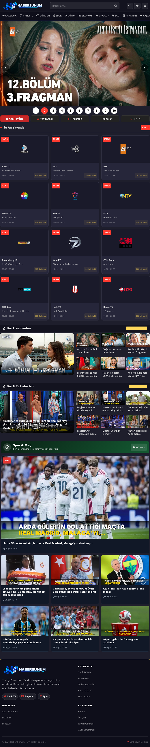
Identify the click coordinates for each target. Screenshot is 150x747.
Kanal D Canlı (85, 690)
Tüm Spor (138, 447)
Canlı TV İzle (16, 118)
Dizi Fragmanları (86, 684)
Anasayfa (11, 15)
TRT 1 (137, 118)
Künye (81, 711)
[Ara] (115, 5)
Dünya (71, 15)
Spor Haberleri (10, 711)
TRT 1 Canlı (84, 696)
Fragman (131, 15)
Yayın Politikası (86, 723)
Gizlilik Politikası (86, 729)
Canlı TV (28, 15)
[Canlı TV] (130, 6)
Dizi (117, 15)
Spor (59, 15)
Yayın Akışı (46, 118)
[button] (6, 67)
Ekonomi (87, 15)
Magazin (104, 15)
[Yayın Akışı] (137, 6)
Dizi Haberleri (138, 386)
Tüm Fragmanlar (137, 328)
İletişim (82, 717)
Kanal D (107, 118)
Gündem (45, 15)
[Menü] (145, 6)
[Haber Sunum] (22, 6)
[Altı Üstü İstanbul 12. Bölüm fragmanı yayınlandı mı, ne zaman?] (75, 63)
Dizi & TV (7, 717)
